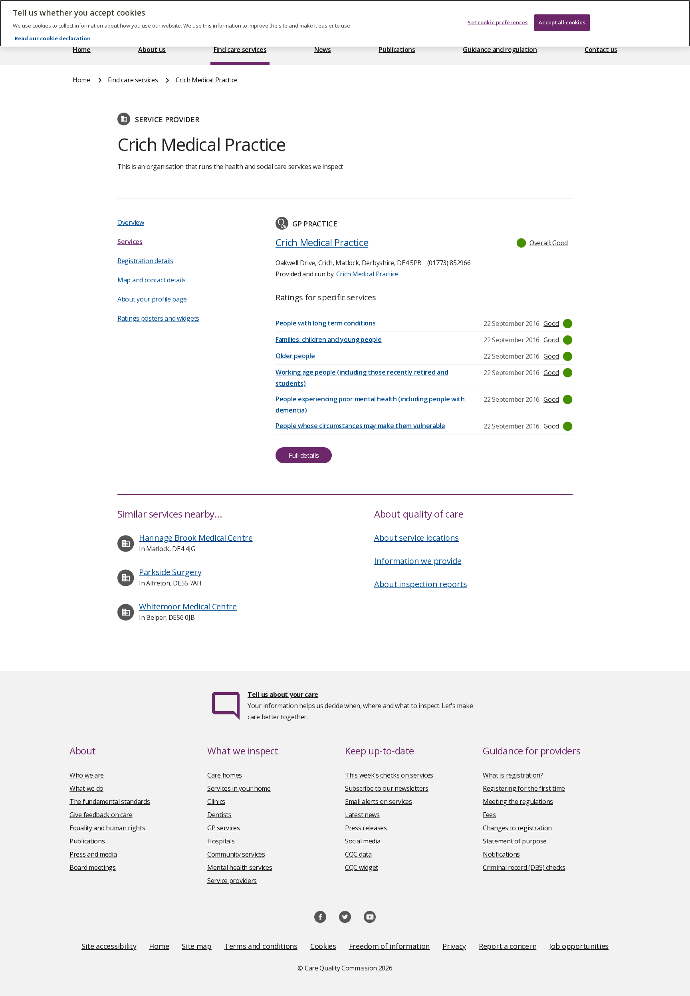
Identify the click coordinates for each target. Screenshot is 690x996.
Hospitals (220, 841)
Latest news (362, 814)
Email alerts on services (378, 801)
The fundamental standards (109, 801)
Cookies (323, 946)
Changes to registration (517, 827)
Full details (304, 455)
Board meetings (92, 867)
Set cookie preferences (497, 22)
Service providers (232, 880)
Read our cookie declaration (53, 38)
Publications (397, 49)
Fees (489, 814)
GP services (223, 827)
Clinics (216, 801)
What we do (86, 788)
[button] (543, 242)
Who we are (86, 775)
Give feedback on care (101, 814)
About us (152, 49)
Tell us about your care (283, 694)
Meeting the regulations (518, 801)
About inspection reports (420, 584)
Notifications (501, 854)
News (322, 49)
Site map (197, 946)
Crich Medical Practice (207, 79)
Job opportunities (579, 946)
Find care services (240, 49)
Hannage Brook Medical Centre (196, 537)
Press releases (366, 827)
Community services (236, 854)
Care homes (224, 775)
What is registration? (513, 775)
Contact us (601, 49)
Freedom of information (389, 946)
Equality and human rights (107, 827)
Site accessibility (109, 946)
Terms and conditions (260, 946)
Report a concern (507, 946)
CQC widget (361, 867)
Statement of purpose (515, 841)
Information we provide (417, 561)
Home (82, 49)
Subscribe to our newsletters (386, 788)
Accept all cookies (562, 22)
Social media (362, 841)
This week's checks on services (389, 775)
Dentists (219, 814)
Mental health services (239, 867)
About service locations (416, 537)
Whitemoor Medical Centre (188, 606)
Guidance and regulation (500, 49)
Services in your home (239, 788)
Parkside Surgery (170, 572)
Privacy (454, 946)
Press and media (93, 854)
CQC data (358, 854)
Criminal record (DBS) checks (524, 867)
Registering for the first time (524, 788)
